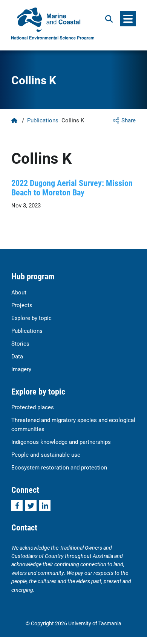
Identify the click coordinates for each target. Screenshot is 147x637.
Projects (21, 305)
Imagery (21, 369)
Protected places (32, 407)
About (18, 292)
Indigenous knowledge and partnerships (61, 441)
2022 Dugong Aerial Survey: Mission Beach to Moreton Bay (72, 187)
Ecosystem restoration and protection (59, 467)
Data (17, 356)
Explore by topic (31, 318)
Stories (20, 343)
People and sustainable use (45, 454)
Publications (42, 120)
